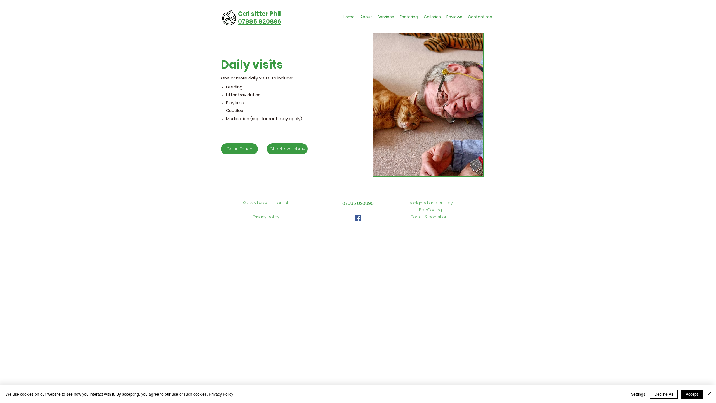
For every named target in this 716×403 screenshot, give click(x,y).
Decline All (663, 394)
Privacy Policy (221, 394)
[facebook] (358, 218)
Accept (692, 394)
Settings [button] (638, 394)
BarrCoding (430, 210)
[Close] (709, 394)
